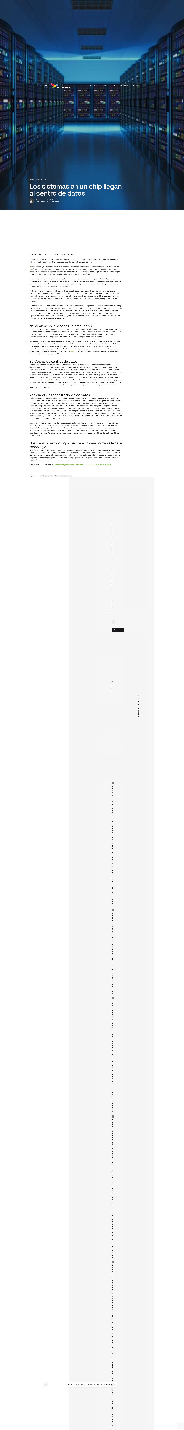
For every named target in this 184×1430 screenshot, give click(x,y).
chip (56, 476)
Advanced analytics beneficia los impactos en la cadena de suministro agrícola (82, 465)
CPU (31, 269)
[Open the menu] (45, 86)
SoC (50, 380)
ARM (72, 351)
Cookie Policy (107, 1385)
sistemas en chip (65, 476)
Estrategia (33, 179)
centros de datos (46, 476)
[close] (115, 1385)
